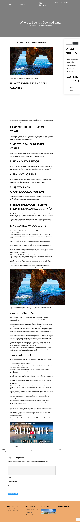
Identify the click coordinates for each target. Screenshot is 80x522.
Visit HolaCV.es (19, 415)
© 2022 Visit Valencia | (11, 518)
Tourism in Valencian (20, 518)
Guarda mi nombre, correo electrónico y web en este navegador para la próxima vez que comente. (30, 491)
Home (31, 25)
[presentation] (42, 512)
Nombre (10, 477)
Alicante (34, 25)
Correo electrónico (13, 481)
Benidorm (71, 87)
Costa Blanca (72, 88)
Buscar (67, 40)
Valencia (71, 90)
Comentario (11, 464)
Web (8, 485)
